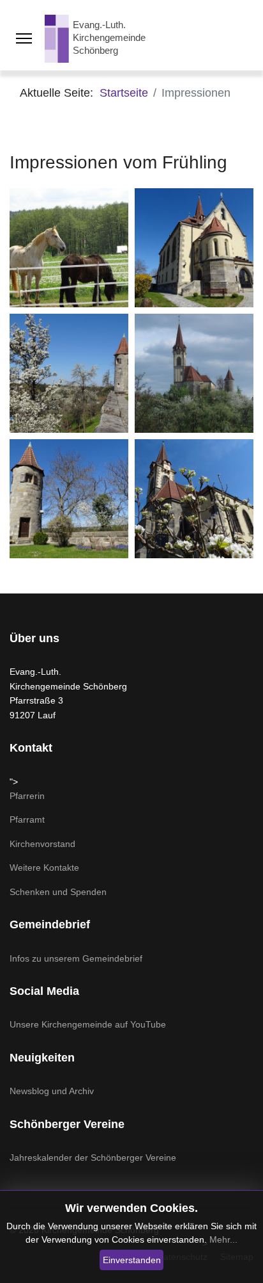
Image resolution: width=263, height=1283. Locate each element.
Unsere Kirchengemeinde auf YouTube (88, 1024)
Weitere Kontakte (44, 867)
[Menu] (24, 38)
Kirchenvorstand (42, 844)
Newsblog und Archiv (52, 1091)
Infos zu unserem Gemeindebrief (76, 958)
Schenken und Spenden (58, 892)
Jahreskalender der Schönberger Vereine (93, 1157)
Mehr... (223, 1239)
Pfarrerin (27, 796)
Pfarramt (27, 819)
